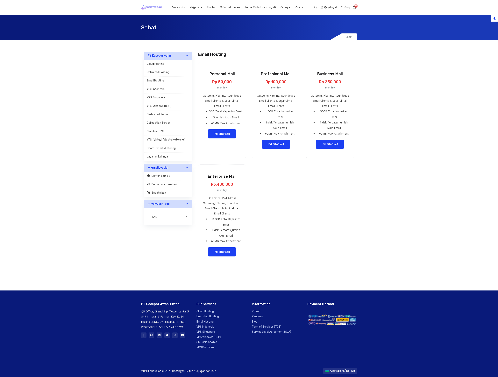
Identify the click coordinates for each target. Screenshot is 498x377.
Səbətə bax (158, 192)
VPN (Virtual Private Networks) (166, 139)
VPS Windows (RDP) (159, 106)
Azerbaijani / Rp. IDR (342, 371)
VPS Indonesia (156, 89)
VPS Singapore (156, 97)
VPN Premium (205, 347)
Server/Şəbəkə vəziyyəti (260, 7)
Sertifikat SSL (155, 131)
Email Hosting (155, 80)
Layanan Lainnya (157, 156)
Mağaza (195, 7)
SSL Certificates (206, 342)
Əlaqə (299, 7)
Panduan (257, 316)
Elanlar (211, 7)
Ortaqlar (286, 7)
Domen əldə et (160, 176)
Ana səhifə (178, 7)
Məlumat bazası (230, 7)
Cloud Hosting (155, 64)
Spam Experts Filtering (161, 148)
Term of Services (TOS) (266, 326)
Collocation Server (158, 122)
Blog (254, 321)
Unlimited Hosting (158, 72)
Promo (256, 311)
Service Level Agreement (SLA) (271, 331)
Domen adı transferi (163, 184)
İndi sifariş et (222, 134)
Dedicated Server (158, 114)
